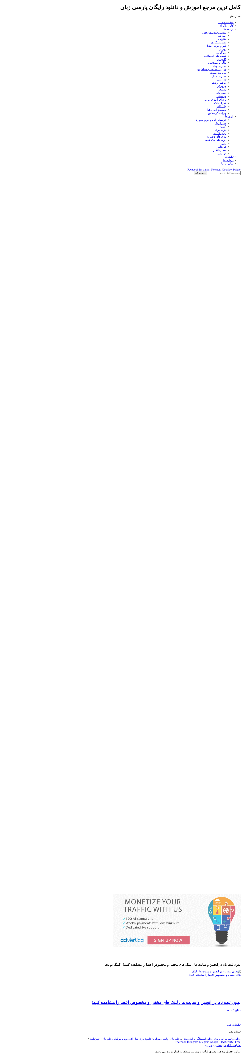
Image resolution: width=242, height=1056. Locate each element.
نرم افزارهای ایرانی (215, 99)
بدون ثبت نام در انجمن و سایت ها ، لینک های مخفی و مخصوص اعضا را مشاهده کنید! (166, 1002)
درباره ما (228, 160)
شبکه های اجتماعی (215, 55)
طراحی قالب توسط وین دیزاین (223, 1045)
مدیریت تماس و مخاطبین (211, 69)
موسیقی (221, 96)
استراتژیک (220, 123)
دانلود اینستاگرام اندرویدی (198, 1038)
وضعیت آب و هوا (216, 109)
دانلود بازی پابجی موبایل (167, 1038)
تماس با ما (227, 163)
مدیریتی (221, 79)
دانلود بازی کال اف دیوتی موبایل (132, 1038)
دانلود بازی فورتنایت (101, 1038)
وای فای (221, 106)
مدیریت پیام (219, 65)
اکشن (223, 126)
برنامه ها (228, 28)
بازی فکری (219, 133)
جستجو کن (200, 173)
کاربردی (221, 59)
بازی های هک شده (215, 139)
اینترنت (222, 39)
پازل (223, 143)
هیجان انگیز (219, 150)
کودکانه (222, 146)
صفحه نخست (225, 22)
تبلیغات (229, 156)
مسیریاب (221, 92)
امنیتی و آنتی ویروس (214, 32)
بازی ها (229, 116)
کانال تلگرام (226, 25)
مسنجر (222, 89)
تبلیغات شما (234, 1024)
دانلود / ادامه (233, 1010)
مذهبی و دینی (218, 82)
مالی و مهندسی (217, 62)
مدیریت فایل (219, 76)
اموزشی (221, 35)
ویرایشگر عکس (217, 113)
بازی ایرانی (220, 129)
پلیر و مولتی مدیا (216, 45)
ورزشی (222, 153)
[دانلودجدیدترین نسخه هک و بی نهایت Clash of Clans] (121, 413)
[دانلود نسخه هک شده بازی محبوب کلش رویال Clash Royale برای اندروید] (121, 892)
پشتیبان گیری (218, 42)
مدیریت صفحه (218, 72)
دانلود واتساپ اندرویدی (227, 1038)
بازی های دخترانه (216, 136)
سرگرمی (221, 52)
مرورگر (221, 86)
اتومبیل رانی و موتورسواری (210, 119)
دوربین (222, 49)
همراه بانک (220, 102)
